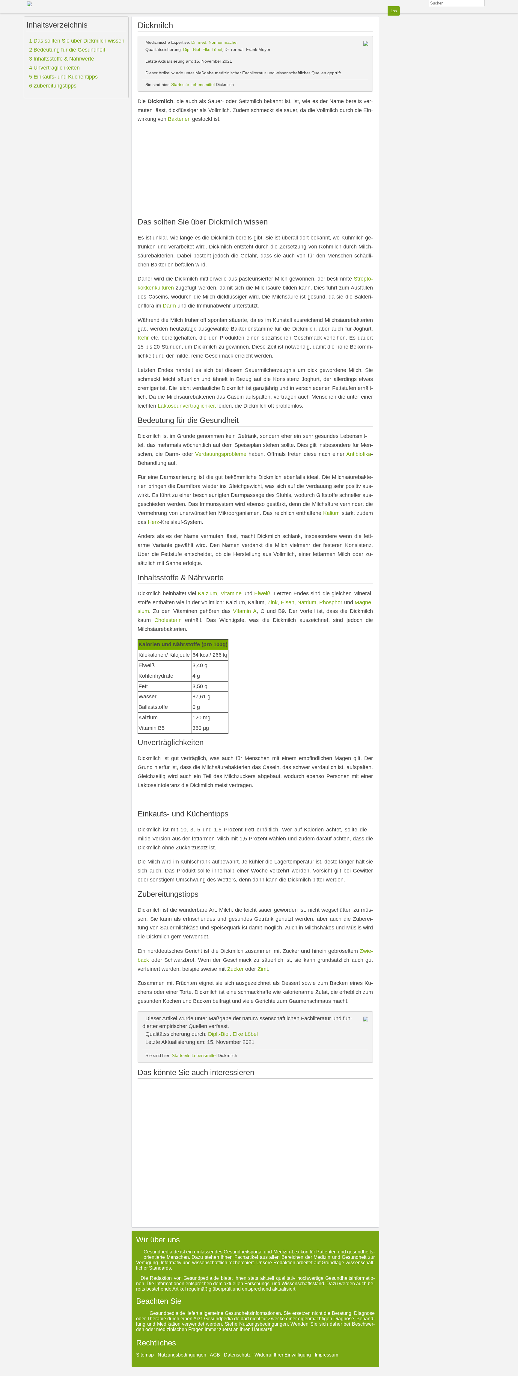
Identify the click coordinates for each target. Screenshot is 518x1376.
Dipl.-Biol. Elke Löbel (202, 49)
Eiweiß (262, 593)
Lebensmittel (202, 84)
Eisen (287, 602)
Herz (153, 522)
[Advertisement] (255, 171)
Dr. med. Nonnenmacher (214, 42)
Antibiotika (358, 454)
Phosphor (330, 602)
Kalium (331, 513)
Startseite (180, 84)
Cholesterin (168, 620)
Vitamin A (245, 611)
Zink (272, 602)
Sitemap (145, 1354)
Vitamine (231, 593)
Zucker (235, 969)
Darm (169, 306)
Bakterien (179, 119)
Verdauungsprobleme (220, 454)
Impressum (326, 1354)
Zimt (263, 969)
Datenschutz (237, 1354)
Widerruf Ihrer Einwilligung (283, 1354)
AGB (215, 1354)
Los (394, 11)
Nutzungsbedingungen (182, 1354)
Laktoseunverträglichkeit (187, 406)
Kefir (143, 338)
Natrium (306, 602)
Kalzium (207, 593)
